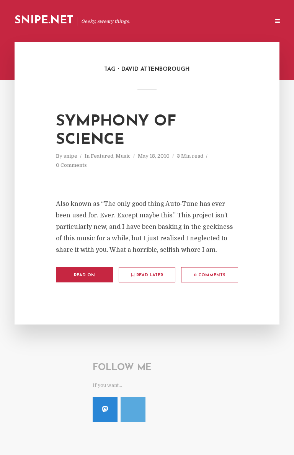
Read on (84, 275)
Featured (102, 156)
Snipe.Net (44, 20)
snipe (70, 156)
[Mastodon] (105, 409)
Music (123, 156)
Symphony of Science (116, 131)
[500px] (133, 409)
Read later (149, 275)
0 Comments (71, 165)
